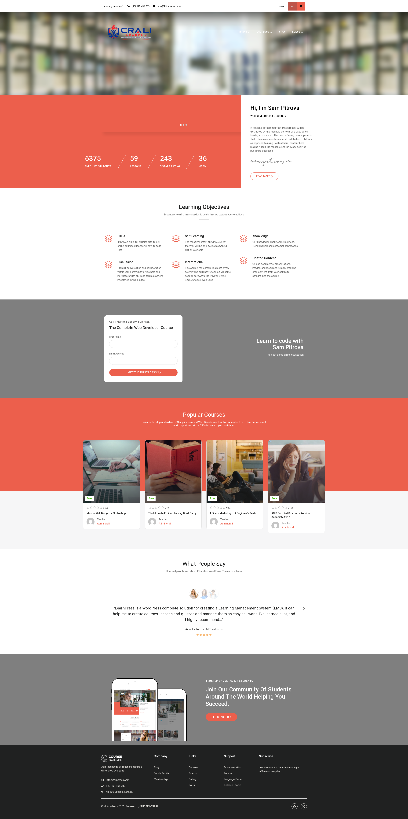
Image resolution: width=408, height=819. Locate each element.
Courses (263, 32)
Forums (228, 773)
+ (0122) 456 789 (115, 785)
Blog (282, 32)
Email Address (116, 353)
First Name (115, 336)
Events (193, 773)
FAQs (192, 785)
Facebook (294, 806)
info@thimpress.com (168, 6)
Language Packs (233, 779)
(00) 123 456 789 (140, 6)
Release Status (232, 785)
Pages (296, 32)
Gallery (193, 779)
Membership (161, 779)
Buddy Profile (161, 773)
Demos (242, 32)
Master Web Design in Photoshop (106, 513)
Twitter (304, 806)
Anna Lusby (192, 629)
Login (282, 6)
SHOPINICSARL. (149, 806)
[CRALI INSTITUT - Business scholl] (130, 32)
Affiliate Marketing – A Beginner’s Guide (233, 513)
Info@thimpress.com (117, 780)
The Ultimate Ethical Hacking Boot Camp (172, 513)
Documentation (232, 767)
